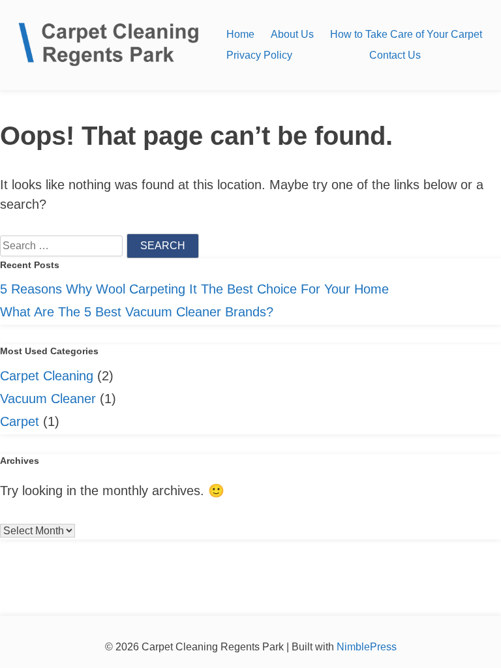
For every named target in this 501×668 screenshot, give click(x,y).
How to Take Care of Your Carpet (406, 34)
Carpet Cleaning (46, 376)
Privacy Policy (259, 55)
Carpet (19, 421)
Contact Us (395, 55)
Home (240, 34)
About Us (292, 34)
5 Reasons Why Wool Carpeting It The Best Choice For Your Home (194, 289)
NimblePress (365, 646)
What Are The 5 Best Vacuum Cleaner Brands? (136, 312)
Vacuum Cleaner (48, 398)
